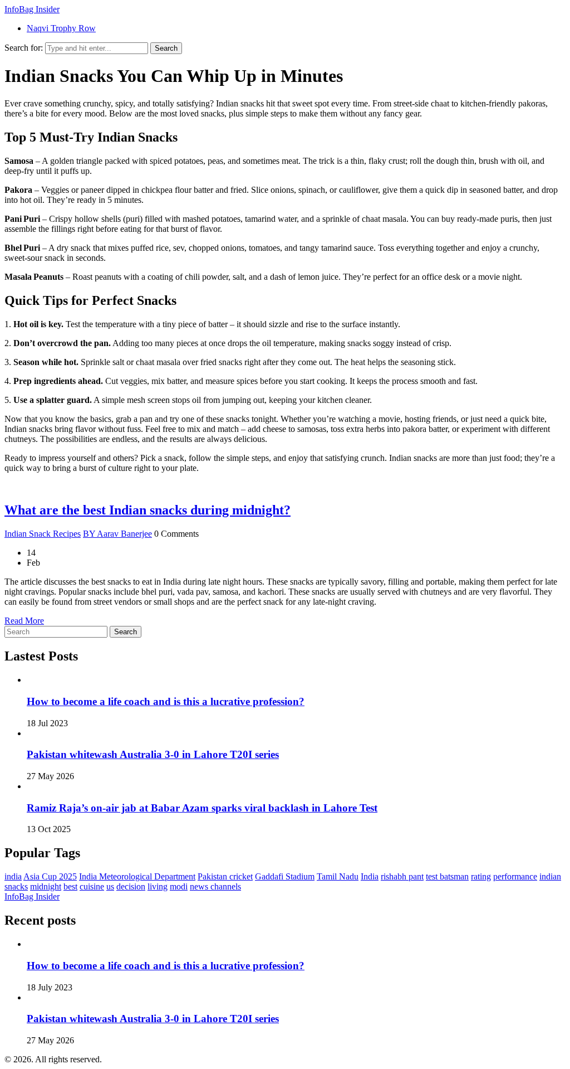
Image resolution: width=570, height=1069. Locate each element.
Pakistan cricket (225, 876)
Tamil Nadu (337, 876)
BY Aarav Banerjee (117, 533)
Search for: (23, 47)
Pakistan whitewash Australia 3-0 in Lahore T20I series (153, 754)
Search (166, 48)
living (158, 886)
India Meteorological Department (137, 876)
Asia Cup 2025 (50, 876)
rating (481, 876)
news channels (215, 886)
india (13, 876)
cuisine (92, 886)
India (370, 876)
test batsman (447, 876)
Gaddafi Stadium (285, 876)
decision (130, 886)
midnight (45, 886)
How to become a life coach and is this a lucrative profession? (165, 701)
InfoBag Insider (32, 9)
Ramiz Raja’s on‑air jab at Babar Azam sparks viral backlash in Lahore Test (202, 808)
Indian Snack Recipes (42, 533)
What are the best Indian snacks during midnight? (147, 510)
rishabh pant (402, 876)
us (110, 886)
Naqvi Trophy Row (61, 28)
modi (179, 886)
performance (515, 876)
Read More (24, 620)
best (70, 886)
